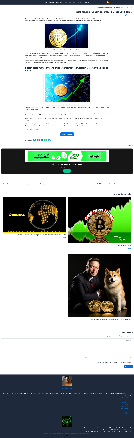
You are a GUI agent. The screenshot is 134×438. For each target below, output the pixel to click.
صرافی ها (51, 2)
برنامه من (80, 2)
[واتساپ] (45, 140)
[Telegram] (67, 435)
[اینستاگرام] (38, 140)
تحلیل (74, 2)
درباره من (87, 2)
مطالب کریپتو (125, 413)
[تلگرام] (42, 140)
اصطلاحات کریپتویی (123, 402)
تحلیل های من (125, 399)
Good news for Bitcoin (123, 245)
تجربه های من (125, 397)
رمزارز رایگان (125, 412)
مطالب (129, 248)
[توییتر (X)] (49, 140)
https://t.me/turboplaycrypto (32, 129)
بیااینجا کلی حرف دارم (67, 134)
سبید (129, 427)
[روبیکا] (34, 140)
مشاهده (67, 171)
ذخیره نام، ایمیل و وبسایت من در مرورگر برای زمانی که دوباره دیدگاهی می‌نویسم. (114, 362)
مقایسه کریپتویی (124, 408)
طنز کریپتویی (125, 404)
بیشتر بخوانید (127, 395)
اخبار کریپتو (125, 410)
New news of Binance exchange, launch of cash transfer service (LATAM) (42, 235)
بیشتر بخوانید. (90, 431)
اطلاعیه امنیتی (124, 406)
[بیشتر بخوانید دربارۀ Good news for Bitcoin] (99, 220)
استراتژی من (68, 2)
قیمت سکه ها (59, 2)
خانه (46, 2)
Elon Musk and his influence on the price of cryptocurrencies (111, 319)
